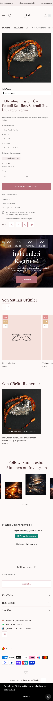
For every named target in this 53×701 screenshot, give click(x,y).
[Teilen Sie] (11, 224)
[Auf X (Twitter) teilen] (25, 224)
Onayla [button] (26, 696)
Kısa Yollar (7, 595)
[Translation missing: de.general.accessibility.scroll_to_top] (43, 680)
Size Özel (7, 610)
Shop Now (26, 279)
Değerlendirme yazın (26, 536)
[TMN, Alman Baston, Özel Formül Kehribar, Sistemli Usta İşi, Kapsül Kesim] (21, 411)
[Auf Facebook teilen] (18, 224)
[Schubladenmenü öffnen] (3, 15)
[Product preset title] (21, 337)
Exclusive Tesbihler (21, 28)
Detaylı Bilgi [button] (9, 690)
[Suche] (10, 15)
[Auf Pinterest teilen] (31, 224)
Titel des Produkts (9, 363)
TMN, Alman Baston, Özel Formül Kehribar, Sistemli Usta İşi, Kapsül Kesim (19, 439)
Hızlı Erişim (8, 602)
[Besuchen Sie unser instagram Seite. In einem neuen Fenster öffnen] (4, 634)
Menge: (4, 171)
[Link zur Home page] (26, 673)
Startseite (6, 28)
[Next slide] (8, 307)
